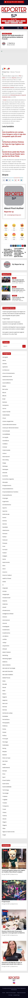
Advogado (5, 357)
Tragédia (4, 799)
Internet (4, 623)
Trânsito (4, 803)
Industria (4, 601)
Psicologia (5, 742)
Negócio (4, 697)
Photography (6, 722)
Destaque (5, 466)
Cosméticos (5, 440)
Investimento (6, 629)
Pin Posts (10, 995)
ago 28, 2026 (6, 874)
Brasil (4, 100)
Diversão (4, 472)
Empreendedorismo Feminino (10, 492)
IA (2, 585)
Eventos (4, 520)
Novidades (5, 716)
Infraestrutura (6, 610)
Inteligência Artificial (7, 613)
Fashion (4, 537)
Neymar (14, 78)
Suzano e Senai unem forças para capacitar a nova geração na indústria (13, 932)
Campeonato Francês (8, 87)
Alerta (4, 360)
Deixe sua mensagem (11, 992)
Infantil (4, 607)
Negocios (4, 700)
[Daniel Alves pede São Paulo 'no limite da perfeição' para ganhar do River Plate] (2, 150)
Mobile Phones (6, 678)
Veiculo (4, 819)
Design (4, 463)
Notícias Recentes (14, 22)
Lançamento (5, 646)
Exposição (5, 527)
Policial (4, 732)
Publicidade (5, 745)
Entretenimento (6, 504)
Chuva (4, 418)
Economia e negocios (8, 479)
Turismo (4, 815)
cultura (20, 22)
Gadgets (4, 556)
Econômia (4, 33)
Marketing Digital (6, 658)
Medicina (4, 662)
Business (4, 402)
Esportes (4, 511)
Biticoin (4, 395)
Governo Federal (6, 575)
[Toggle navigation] (18, 28)
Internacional (6, 620)
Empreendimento (7, 495)
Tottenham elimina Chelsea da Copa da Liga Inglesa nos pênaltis (13, 144)
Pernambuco (5, 719)
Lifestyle (4, 649)
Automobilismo (6, 383)
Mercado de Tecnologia (8, 668)
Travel (4, 809)
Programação (6, 318)
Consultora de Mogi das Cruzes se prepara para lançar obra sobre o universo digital (12, 964)
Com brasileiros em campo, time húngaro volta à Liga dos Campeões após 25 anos (14, 134)
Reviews (4, 755)
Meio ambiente (6, 665)
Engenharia (5, 501)
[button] (21, 27)
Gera (3, 565)
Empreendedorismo (7, 488)
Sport (3, 777)
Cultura (4, 453)
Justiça (4, 642)
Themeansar (14, 989)
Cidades (17, 21)
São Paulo (4, 21)
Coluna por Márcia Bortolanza (10, 428)
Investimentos (6, 633)
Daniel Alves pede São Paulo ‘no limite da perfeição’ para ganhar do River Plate (13, 154)
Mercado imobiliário (7, 674)
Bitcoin (4, 392)
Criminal (4, 447)
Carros (4, 408)
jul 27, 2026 (15, 283)
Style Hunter (5, 783)
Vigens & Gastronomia (8, 831)
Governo (4, 572)
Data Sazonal (6, 456)
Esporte (4, 508)
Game (4, 559)
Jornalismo (5, 636)
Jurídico (4, 639)
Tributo (4, 812)
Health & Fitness (6, 578)
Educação (5, 482)
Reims (3, 78)
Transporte (5, 806)
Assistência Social (7, 376)
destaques (23, 21)
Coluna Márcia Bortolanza (9, 424)
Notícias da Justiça (7, 713)
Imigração (5, 588)
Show (3, 774)
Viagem (4, 822)
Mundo (4, 687)
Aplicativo (5, 367)
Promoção (5, 738)
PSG (20, 76)
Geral (3, 569)
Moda (3, 681)
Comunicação (6, 431)
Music (3, 690)
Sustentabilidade (6, 787)
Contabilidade (6, 434)
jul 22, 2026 (15, 300)
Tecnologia (5, 793)
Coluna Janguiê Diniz (7, 421)
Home (3, 992)
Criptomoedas (6, 450)
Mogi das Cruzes (11, 21)
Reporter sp (12, 43)
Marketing (5, 655)
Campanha (5, 405)
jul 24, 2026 (15, 291)
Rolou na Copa (6, 758)
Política (9, 33)
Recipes (4, 751)
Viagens (4, 825)
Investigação (5, 626)
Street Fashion (6, 780)
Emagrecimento (6, 485)
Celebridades (6, 415)
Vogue (4, 835)
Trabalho (4, 796)
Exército (4, 524)
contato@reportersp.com (14, 215)
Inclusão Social (6, 597)
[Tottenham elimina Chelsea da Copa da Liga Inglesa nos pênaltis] (2, 140)
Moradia (4, 684)
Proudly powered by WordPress (10, 988)
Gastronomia (6, 562)
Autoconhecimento (7, 379)
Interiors (4, 617)
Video (3, 828)
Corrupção (5, 437)
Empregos (5, 498)
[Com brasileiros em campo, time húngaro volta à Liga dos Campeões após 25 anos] (2, 130)
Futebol (4, 553)
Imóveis (4, 591)
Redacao (20, 283)
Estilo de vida (5, 514)
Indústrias (5, 604)
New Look (4, 703)
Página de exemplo (21, 992)
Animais (4, 363)
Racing (4, 748)
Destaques (5, 469)
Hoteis (4, 581)
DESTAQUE (7, 22)
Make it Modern (6, 652)
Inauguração (5, 594)
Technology (5, 790)
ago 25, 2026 (6, 904)
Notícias (4, 706)
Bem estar (5, 389)
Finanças (4, 543)
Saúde (4, 764)
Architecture (5, 370)
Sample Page (16, 995)
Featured (4, 540)
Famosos (4, 533)
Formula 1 (4, 549)
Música (4, 694)
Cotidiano (5, 444)
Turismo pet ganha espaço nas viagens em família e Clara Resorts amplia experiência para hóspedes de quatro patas (13, 313)
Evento (4, 517)
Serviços (4, 771)
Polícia (4, 729)
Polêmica (4, 726)
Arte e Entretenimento (8, 373)
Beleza (4, 386)
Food (3, 546)
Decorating (5, 460)
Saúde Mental (6, 767)
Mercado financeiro (7, 671)
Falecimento (5, 530)
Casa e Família (6, 411)
